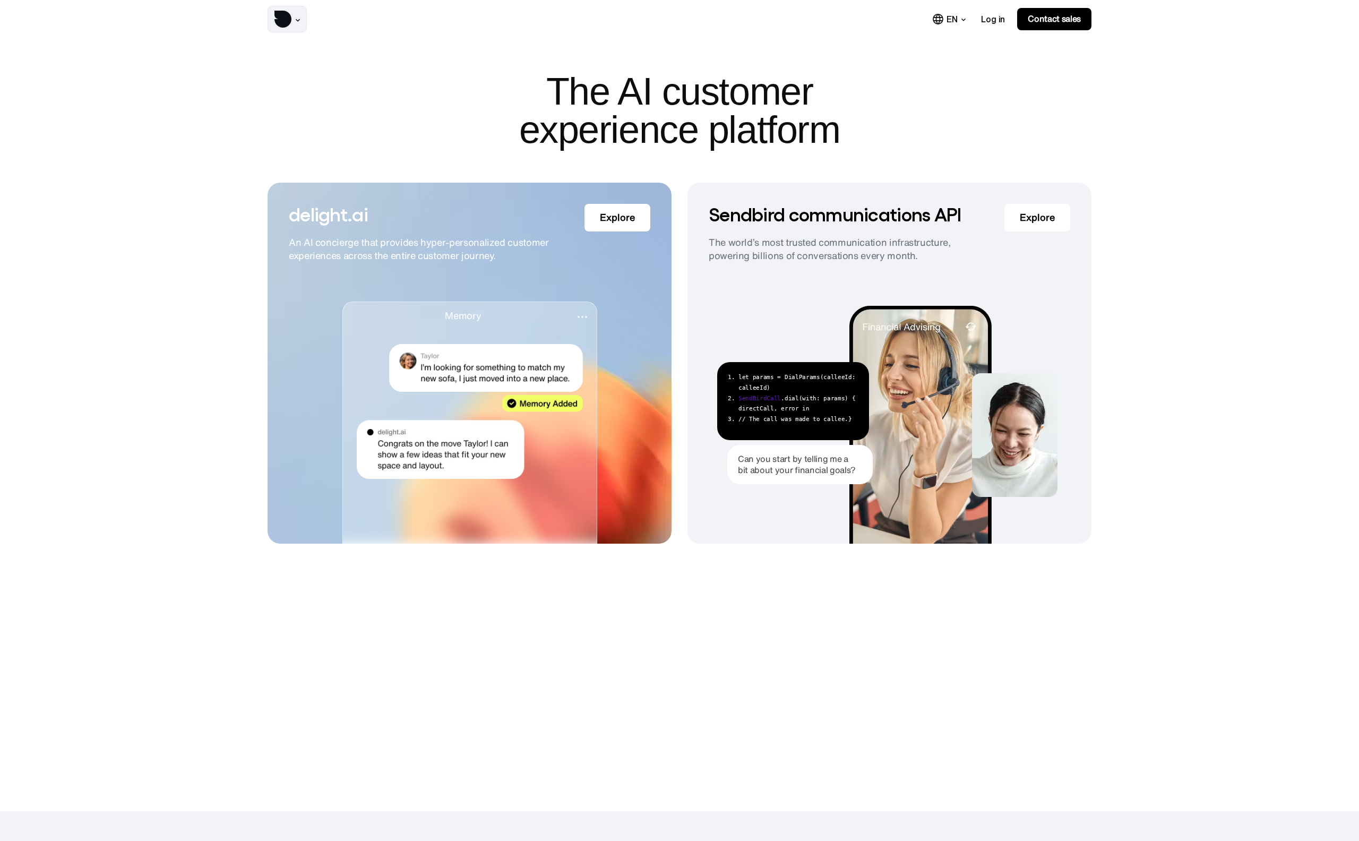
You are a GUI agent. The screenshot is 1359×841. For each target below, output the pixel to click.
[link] (993, 19)
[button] (287, 19)
